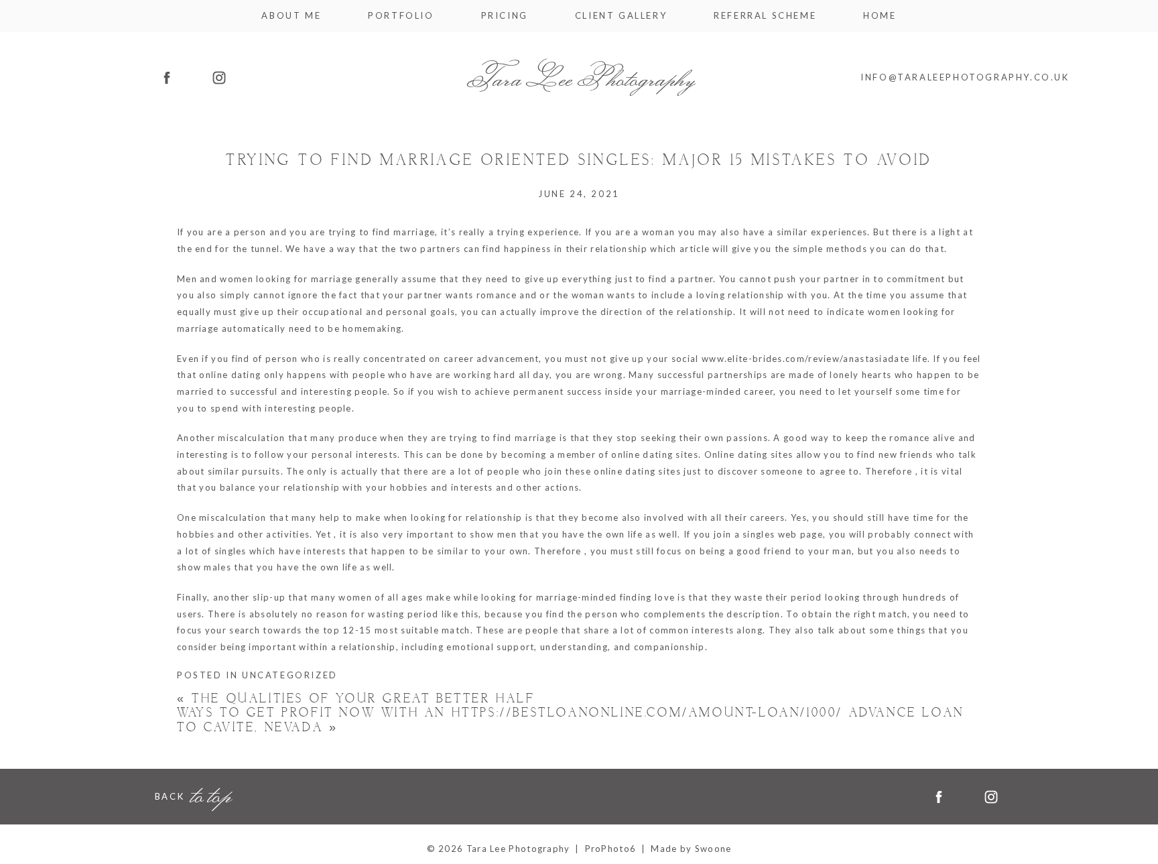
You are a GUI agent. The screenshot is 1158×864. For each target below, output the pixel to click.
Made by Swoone (691, 848)
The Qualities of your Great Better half (356, 698)
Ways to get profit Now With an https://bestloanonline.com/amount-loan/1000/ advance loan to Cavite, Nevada (570, 720)
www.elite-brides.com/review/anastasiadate (805, 358)
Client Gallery (621, 16)
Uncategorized (290, 675)
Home (879, 16)
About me (291, 16)
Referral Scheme (765, 16)
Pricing (504, 16)
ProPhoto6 (611, 848)
